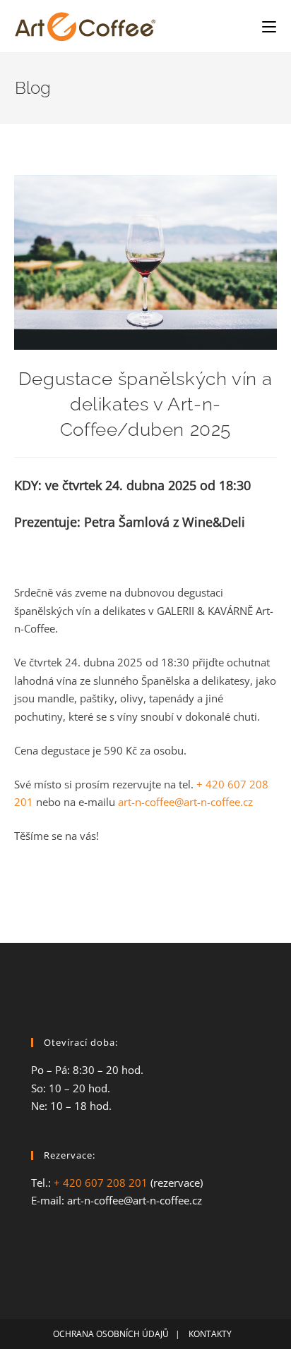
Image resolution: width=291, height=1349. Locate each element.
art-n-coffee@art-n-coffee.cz (185, 802)
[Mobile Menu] (269, 26)
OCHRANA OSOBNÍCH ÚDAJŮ (111, 1334)
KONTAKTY (213, 1334)
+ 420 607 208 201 (101, 1183)
